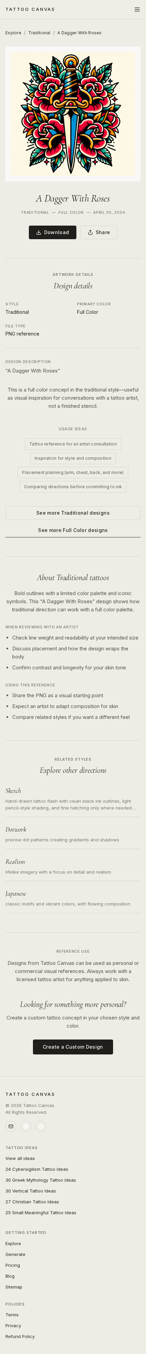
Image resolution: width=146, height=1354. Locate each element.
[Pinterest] (40, 1126)
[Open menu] (137, 9)
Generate (15, 1254)
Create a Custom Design (73, 1047)
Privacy (13, 1325)
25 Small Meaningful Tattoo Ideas (40, 1212)
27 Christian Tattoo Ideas (32, 1201)
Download (56, 232)
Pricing (12, 1265)
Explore (13, 32)
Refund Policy (20, 1336)
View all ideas (20, 1158)
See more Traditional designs (73, 513)
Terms (12, 1314)
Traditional (39, 32)
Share (103, 232)
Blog (10, 1276)
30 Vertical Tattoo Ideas (30, 1191)
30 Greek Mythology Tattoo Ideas (40, 1180)
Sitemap (13, 1287)
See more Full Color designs (73, 530)
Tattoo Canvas (30, 9)
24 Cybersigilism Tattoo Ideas (36, 1169)
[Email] (10, 1126)
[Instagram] (25, 1126)
